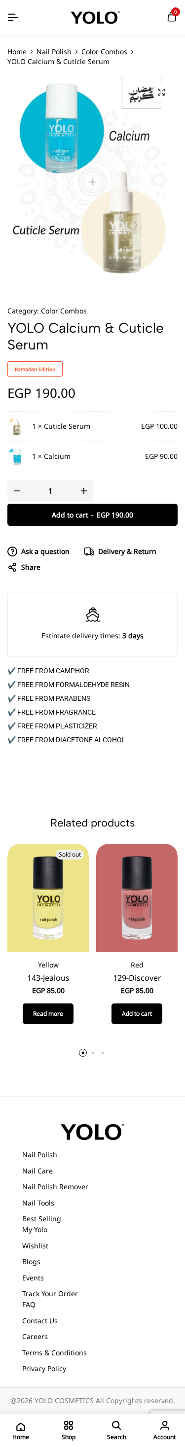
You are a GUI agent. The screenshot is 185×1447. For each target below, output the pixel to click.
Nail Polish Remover (55, 1186)
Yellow (48, 964)
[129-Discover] (137, 897)
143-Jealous (48, 978)
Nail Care (37, 1170)
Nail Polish (54, 51)
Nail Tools (38, 1202)
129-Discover (137, 978)
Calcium (57, 456)
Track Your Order (50, 1293)
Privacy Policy (44, 1368)
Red (137, 964)
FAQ (29, 1304)
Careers (35, 1336)
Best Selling (41, 1218)
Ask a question (45, 551)
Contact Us (40, 1320)
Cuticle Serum (67, 426)
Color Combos (104, 51)
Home (17, 51)
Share (30, 567)
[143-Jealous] (48, 897)
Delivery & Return (127, 551)
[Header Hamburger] (12, 17)
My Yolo (34, 1229)
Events (33, 1277)
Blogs (31, 1261)
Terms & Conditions (54, 1352)
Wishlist (35, 1245)
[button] (136, 1013)
